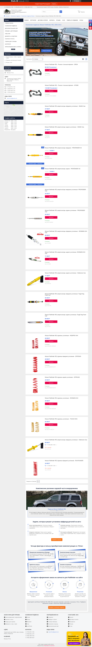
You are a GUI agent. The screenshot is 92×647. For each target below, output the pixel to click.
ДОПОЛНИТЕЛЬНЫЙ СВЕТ (11, 28)
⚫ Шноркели (50, 617)
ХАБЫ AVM (7, 33)
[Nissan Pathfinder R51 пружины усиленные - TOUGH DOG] (35, 427)
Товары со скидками (72, 20)
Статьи (81, 20)
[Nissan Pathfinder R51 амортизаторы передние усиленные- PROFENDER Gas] (35, 197)
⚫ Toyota (27, 617)
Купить (54, 3)
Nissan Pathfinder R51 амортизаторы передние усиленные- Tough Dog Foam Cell (64, 294)
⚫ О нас (70, 626)
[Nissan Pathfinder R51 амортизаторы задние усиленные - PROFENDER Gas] (35, 218)
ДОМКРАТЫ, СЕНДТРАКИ (11, 36)
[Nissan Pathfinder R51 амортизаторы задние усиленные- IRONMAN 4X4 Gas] (35, 260)
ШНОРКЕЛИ (8, 44)
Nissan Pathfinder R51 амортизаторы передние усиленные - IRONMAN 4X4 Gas (66, 232)
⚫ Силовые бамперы (52, 621)
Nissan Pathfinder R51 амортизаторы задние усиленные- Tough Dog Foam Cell (65, 315)
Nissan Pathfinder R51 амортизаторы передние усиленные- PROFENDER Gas (65, 190)
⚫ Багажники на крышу (52, 623)
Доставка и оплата (43, 20)
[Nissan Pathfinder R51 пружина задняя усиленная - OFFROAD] (35, 385)
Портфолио (33, 20)
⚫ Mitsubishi (28, 621)
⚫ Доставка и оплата (73, 619)
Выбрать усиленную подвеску (56, 607)
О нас (63, 20)
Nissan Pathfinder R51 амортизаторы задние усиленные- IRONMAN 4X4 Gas (65, 253)
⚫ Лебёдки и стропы (52, 619)
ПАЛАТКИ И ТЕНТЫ (9, 38)
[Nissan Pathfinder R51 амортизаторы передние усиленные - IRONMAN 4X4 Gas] (35, 239)
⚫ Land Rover (28, 626)
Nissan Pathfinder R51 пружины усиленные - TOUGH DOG (61, 419)
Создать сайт (21, 1)
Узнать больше (46, 50)
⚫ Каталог (70, 617)
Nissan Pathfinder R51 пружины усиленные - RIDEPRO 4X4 (61, 335)
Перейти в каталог (56, 539)
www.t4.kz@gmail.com (12, 98)
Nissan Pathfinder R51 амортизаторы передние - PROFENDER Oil (63, 148)
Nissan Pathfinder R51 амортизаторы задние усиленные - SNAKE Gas (64, 127)
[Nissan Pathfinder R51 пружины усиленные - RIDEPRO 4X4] (35, 343)
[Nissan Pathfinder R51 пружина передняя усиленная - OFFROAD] (35, 364)
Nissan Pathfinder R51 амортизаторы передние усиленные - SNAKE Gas (65, 106)
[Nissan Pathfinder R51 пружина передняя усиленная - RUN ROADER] (35, 468)
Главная (26, 20)
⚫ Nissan (27, 619)
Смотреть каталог (34, 50)
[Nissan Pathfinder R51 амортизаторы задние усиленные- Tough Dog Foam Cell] (35, 322)
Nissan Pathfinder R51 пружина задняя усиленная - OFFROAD (62, 377)
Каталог (8, 16)
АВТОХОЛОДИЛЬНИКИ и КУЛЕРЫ (13, 46)
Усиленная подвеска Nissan (27, 16)
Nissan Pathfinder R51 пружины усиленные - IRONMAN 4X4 (61, 398)
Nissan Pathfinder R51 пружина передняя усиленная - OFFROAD (63, 356)
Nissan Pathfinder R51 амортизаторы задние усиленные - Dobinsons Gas (65, 273)
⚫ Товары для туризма (9, 621)
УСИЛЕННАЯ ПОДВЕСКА (11, 25)
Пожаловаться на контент (49, 645)
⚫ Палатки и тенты (8, 619)
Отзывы (58, 20)
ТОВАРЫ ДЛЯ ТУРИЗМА (11, 41)
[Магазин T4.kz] (7, 11)
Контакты (52, 20)
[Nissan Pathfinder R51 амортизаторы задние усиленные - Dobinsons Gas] (35, 281)
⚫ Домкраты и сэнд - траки (10, 623)
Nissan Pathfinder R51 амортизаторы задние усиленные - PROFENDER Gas (65, 211)
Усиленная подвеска (15, 16)
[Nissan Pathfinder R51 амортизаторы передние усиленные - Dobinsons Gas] (35, 447)
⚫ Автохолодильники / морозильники (13, 617)
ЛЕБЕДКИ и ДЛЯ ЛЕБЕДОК (11, 31)
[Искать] (61, 11)
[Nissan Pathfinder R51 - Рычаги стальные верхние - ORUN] (35, 72)
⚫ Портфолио (71, 621)
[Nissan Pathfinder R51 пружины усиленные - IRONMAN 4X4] (35, 406)
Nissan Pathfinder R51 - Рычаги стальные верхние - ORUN (61, 64)
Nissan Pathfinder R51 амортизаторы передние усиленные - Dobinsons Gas (66, 439)
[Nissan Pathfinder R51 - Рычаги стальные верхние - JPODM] (35, 93)
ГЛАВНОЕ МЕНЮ (9, 23)
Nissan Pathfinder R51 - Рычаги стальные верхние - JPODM (61, 85)
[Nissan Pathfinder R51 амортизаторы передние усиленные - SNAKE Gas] (35, 114)
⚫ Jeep (27, 623)
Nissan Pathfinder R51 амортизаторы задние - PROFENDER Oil (62, 168)
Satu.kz (52, 644)
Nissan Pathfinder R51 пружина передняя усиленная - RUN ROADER (64, 460)
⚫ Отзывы (70, 623)
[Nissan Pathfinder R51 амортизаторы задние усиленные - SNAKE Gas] (35, 135)
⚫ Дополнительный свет (53, 626)
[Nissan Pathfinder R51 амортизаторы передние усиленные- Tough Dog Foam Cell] (35, 301)
